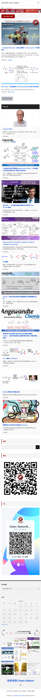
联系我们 (24, 691)
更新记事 (16, 691)
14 (15, 614)
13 (9, 614)
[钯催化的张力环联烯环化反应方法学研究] (7, 643)
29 (20, 622)
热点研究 (10, 60)
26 (4, 622)
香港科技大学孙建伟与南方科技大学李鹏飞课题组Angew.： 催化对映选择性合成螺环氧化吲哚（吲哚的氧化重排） (20, 336)
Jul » (6, 624)
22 (20, 618)
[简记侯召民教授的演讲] (20, 669)
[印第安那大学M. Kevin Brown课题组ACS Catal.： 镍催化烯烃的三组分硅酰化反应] (7, 656)
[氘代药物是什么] (20, 656)
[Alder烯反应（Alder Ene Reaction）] (20, 632)
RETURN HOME (7, 98)
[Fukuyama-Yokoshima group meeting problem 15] (20, 643)
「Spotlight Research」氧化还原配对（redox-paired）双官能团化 (20, 49)
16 (26, 614)
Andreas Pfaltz (7, 129)
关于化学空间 (9, 691)
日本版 (28, 691)
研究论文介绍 (10, 92)
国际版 (32, 691)
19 (4, 618)
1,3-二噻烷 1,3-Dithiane (10, 358)
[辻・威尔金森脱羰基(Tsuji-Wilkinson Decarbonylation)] (33, 651)
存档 (20, 691)
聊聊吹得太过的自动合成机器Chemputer (15, 425)
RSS (20, 685)
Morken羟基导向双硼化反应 (11, 392)
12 (4, 614)
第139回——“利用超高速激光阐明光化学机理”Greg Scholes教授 (18, 206)
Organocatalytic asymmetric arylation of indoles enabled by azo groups (18, 243)
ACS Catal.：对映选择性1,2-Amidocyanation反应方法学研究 (20, 86)
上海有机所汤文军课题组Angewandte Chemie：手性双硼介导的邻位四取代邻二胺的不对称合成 (20, 169)
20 (9, 618)
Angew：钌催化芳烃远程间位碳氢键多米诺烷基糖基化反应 (20, 297)
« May (3, 624)
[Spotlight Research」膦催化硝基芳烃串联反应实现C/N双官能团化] (7, 669)
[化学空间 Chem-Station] (10, 3)
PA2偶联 (5, 262)
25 (36, 618)
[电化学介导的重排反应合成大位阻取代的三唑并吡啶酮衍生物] (33, 669)
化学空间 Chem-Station (20, 680)
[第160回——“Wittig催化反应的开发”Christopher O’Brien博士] (33, 643)
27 (9, 622)
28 (15, 622)
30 (26, 622)
